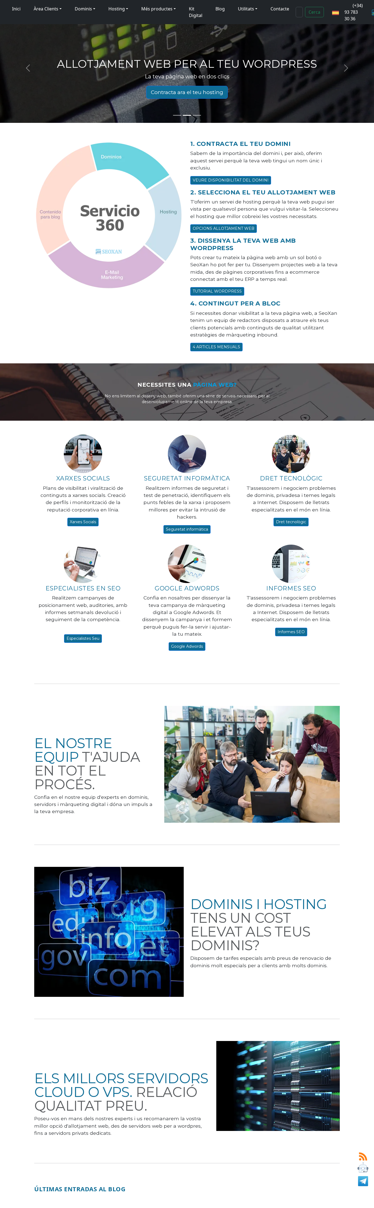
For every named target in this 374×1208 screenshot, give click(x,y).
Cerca (314, 12)
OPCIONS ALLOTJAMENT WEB (223, 228)
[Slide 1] (177, 115)
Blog (220, 9)
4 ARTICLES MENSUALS (216, 346)
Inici (16, 9)
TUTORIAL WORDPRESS (217, 291)
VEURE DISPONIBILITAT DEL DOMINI (231, 180)
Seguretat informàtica (187, 529)
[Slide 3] (197, 115)
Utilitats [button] (246, 9)
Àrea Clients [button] (46, 9)
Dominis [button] (83, 9)
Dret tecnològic (291, 521)
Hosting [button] (116, 9)
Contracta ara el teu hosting (187, 92)
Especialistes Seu (83, 638)
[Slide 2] (187, 115)
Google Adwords (187, 646)
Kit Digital (195, 12)
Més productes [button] (156, 9)
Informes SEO (291, 631)
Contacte (280, 9)
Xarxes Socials (83, 521)
